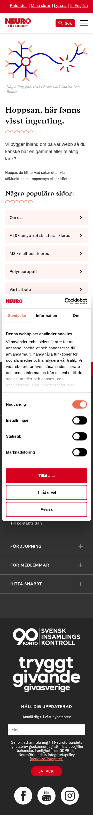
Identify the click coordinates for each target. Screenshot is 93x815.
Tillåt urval (46, 492)
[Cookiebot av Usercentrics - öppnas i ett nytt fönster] (65, 301)
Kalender (18, 5)
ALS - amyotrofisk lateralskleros (40, 235)
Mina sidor (41, 5)
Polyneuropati (23, 271)
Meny (84, 23)
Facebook (23, 796)
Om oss (16, 217)
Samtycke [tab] (17, 315)
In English (79, 5)
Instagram (70, 796)
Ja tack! (46, 771)
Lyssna (60, 5)
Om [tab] (76, 315)
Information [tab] (46, 315)
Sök (68, 23)
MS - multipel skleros (29, 253)
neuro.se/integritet (46, 759)
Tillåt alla (46, 475)
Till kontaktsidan (26, 523)
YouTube (46, 796)
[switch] (79, 420)
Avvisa (46, 509)
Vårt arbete (20, 289)
